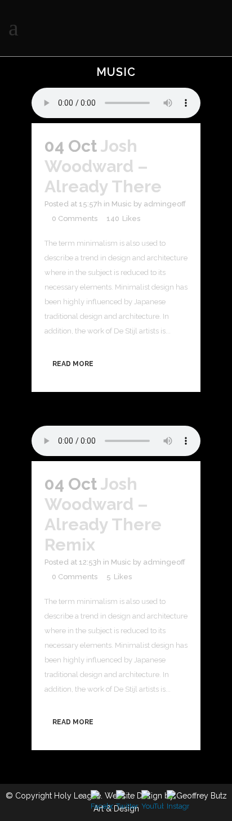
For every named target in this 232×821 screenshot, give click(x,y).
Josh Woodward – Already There (103, 166)
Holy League (77, 795)
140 (123, 219)
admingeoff (165, 204)
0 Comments (74, 218)
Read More (72, 364)
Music (121, 204)
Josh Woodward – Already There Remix (103, 514)
